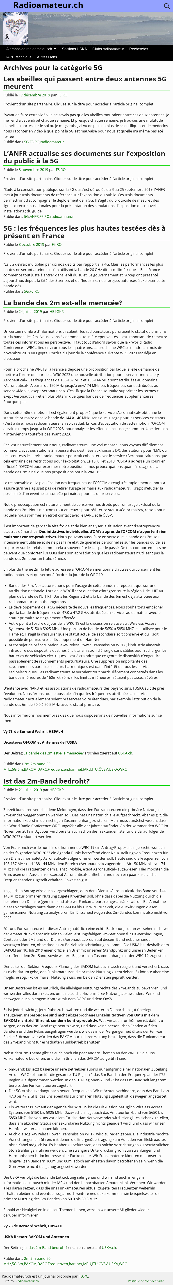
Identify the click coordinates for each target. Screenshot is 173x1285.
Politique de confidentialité (146, 1281)
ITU (95, 769)
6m (20, 769)
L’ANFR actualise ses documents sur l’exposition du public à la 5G (84, 157)
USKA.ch (125, 753)
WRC (123, 769)
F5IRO (34, 141)
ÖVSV (103, 769)
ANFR (34, 216)
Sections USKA (74, 49)
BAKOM (30, 769)
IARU (87, 769)
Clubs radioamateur (108, 49)
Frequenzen (58, 769)
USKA (113, 769)
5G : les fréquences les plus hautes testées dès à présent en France (84, 231)
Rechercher (138, 49)
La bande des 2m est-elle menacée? (62, 302)
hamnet (75, 769)
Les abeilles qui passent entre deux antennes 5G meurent (85, 82)
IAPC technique (19, 57)
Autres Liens (47, 57)
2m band (38, 763)
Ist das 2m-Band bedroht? (46, 781)
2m (27, 763)
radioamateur (52, 141)
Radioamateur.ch (27, 1281)
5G (26, 141)
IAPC (84, 1276)
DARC (42, 769)
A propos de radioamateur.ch (29, 49)
